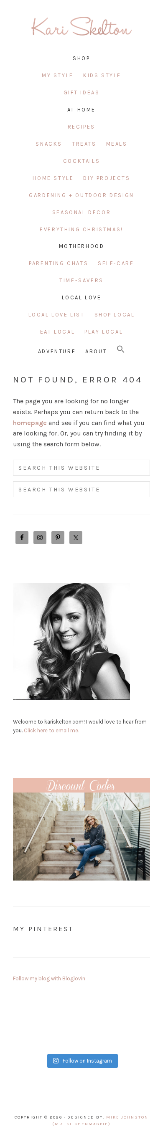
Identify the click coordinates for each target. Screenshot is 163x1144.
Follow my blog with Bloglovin (49, 978)
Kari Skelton (81, 29)
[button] (121, 349)
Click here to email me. (51, 730)
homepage (30, 423)
